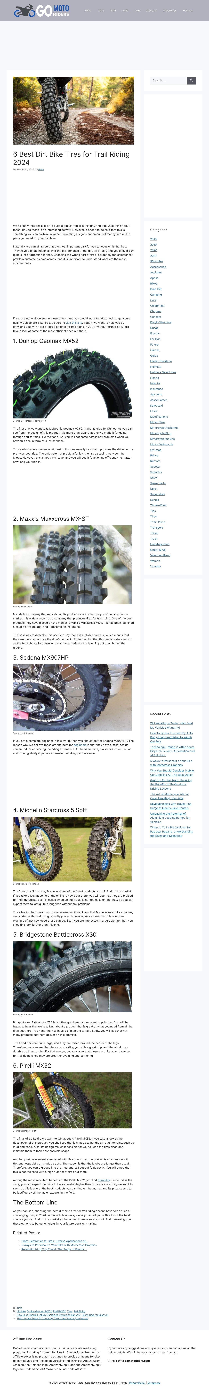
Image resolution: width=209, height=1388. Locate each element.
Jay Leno (156, 394)
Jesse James (158, 400)
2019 (137, 10)
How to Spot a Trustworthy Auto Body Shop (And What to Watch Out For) (171, 737)
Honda (154, 377)
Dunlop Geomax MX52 (39, 1311)
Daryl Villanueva (160, 322)
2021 (113, 10)
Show (154, 477)
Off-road (156, 450)
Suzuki (154, 499)
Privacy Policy (137, 1382)
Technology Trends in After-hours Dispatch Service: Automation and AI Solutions (172, 751)
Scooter (155, 466)
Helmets (188, 10)
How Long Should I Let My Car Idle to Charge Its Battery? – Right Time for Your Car (62, 1314)
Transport (156, 527)
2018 (153, 239)
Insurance (156, 389)
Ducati (154, 328)
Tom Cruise (157, 522)
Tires (19, 1307)
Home (88, 10)
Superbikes (170, 10)
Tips (153, 511)
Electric (155, 333)
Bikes (153, 283)
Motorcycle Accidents (164, 427)
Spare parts (158, 483)
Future (154, 344)
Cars (153, 300)
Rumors (155, 461)
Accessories (158, 267)
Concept (152, 10)
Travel (154, 533)
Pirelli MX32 (59, 1311)
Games (155, 350)
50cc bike (156, 261)
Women (155, 561)
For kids (155, 339)
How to (155, 383)
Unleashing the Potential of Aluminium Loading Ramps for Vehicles (170, 818)
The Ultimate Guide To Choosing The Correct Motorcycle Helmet (52, 1318)
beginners (80, 745)
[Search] (191, 81)
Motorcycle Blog (160, 433)
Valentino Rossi (160, 555)
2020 (125, 10)
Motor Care (157, 422)
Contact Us (153, 1382)
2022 (101, 10)
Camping (156, 294)
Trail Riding (80, 1311)
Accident (156, 272)
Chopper (155, 311)
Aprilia (154, 278)
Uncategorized (159, 544)
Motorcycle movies (162, 438)
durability (104, 1180)
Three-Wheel (158, 505)
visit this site (74, 322)
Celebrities (157, 305)
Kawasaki (156, 405)
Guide (154, 355)
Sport (153, 488)
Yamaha (155, 566)
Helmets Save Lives (163, 372)
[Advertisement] (104, 44)
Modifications (159, 416)
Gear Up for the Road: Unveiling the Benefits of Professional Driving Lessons (171, 784)
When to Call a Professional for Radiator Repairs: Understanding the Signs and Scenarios (171, 831)
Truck (153, 538)
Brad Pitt (156, 289)
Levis (153, 411)
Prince (154, 455)
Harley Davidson (161, 361)
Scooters (156, 472)
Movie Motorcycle (161, 444)
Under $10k (158, 549)
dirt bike (21, 1311)
